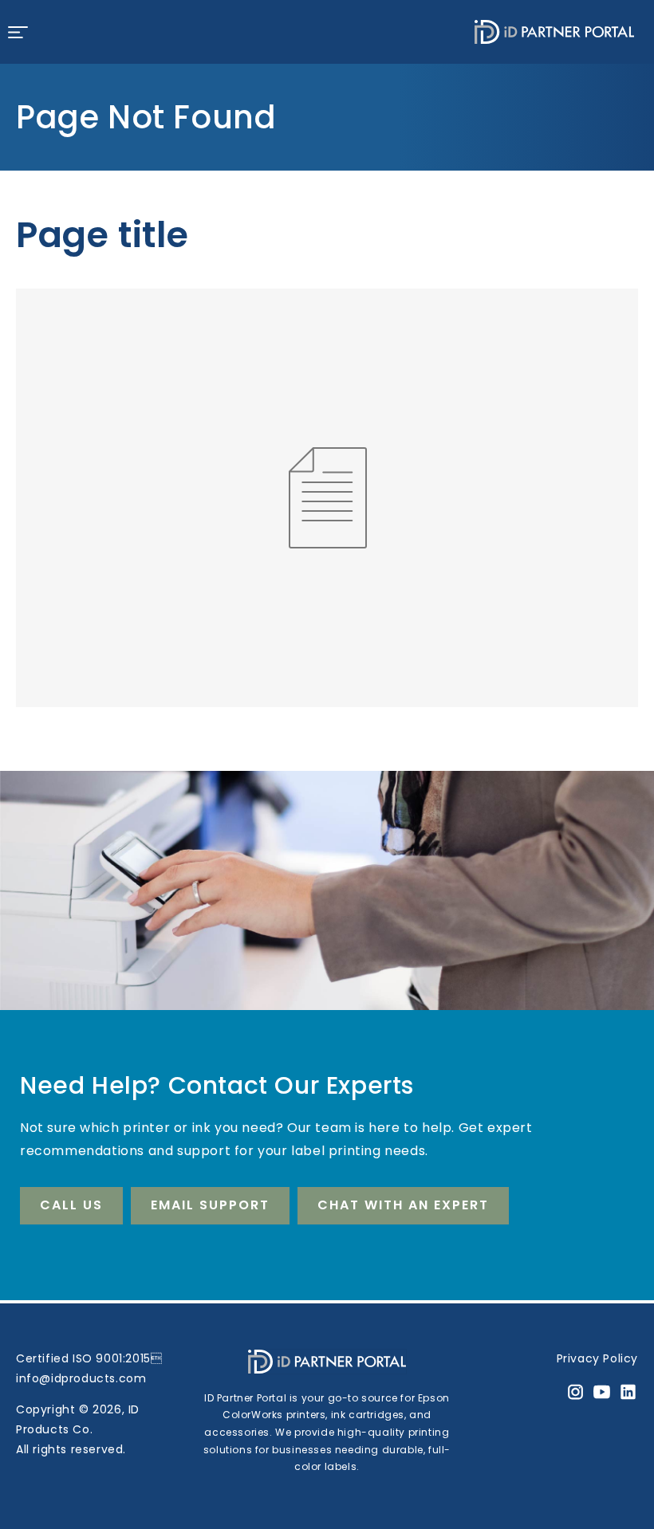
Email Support (210, 1205)
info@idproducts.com (81, 1378)
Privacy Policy (597, 1358)
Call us (71, 1205)
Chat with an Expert (403, 1205)
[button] (17, 31)
